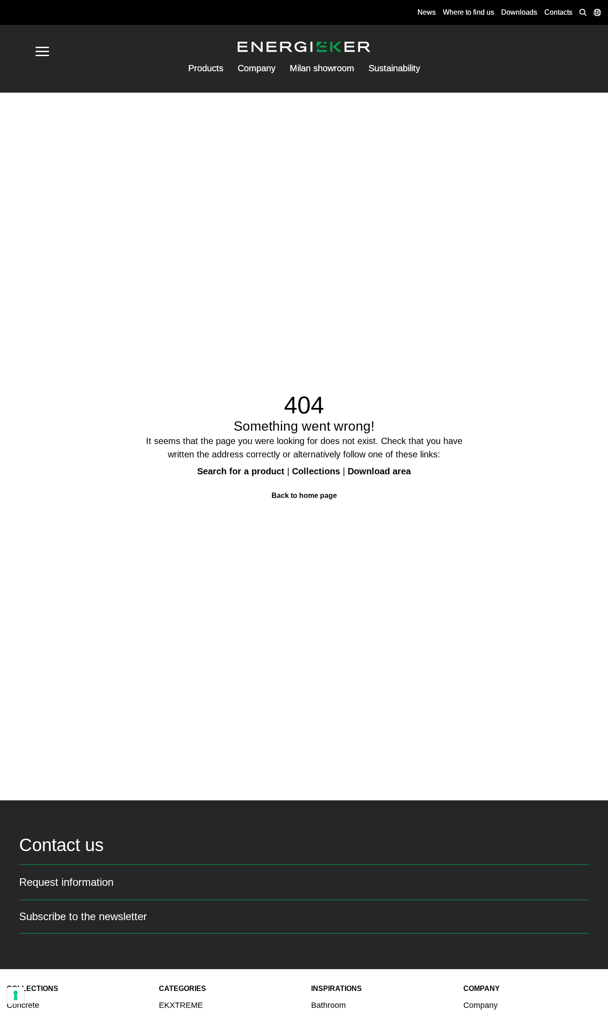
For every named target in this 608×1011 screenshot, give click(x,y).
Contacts (558, 12)
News (426, 12)
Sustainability (394, 68)
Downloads (519, 12)
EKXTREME (181, 1005)
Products (205, 68)
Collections (316, 471)
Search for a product (240, 471)
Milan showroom (322, 68)
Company (257, 68)
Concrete (23, 1005)
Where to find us (468, 12)
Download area (379, 471)
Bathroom (328, 1005)
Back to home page (304, 495)
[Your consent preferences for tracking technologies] (15, 995)
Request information (66, 882)
